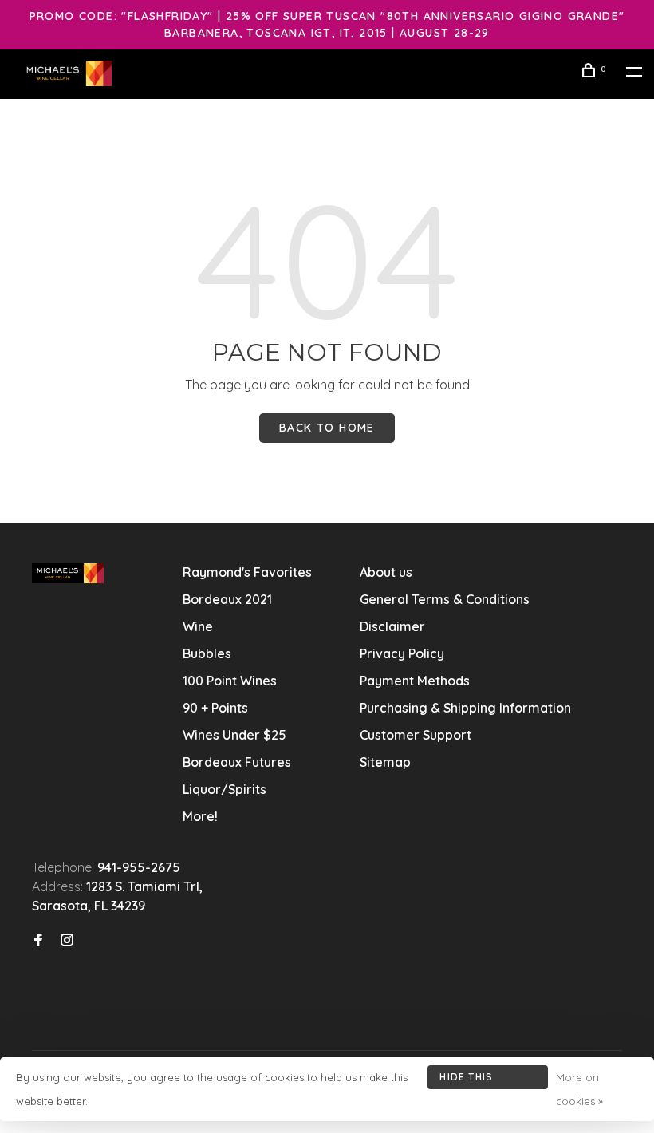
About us (386, 572)
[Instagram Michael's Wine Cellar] (67, 941)
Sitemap (385, 762)
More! (200, 816)
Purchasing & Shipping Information (467, 708)
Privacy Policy (402, 653)
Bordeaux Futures (237, 762)
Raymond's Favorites (247, 572)
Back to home (327, 427)
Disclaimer (392, 626)
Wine (198, 626)
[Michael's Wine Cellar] (68, 573)
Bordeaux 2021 (227, 599)
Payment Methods (415, 681)
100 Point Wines (230, 681)
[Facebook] (38, 941)
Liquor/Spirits (224, 789)
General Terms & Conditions (445, 599)
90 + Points (215, 708)
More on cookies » (579, 1089)
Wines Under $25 (234, 735)
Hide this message (466, 1080)
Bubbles (207, 653)
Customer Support (415, 735)
